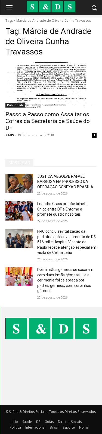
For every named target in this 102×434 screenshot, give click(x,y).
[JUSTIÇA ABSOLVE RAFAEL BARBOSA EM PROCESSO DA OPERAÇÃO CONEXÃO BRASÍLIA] (19, 183)
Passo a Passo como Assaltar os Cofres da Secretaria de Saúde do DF (47, 121)
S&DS (9, 135)
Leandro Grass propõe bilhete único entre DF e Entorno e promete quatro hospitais (62, 209)
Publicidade (15, 105)
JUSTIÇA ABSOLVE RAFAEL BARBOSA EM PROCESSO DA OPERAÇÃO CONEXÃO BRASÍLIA (65, 181)
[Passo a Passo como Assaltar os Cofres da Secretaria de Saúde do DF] (51, 85)
